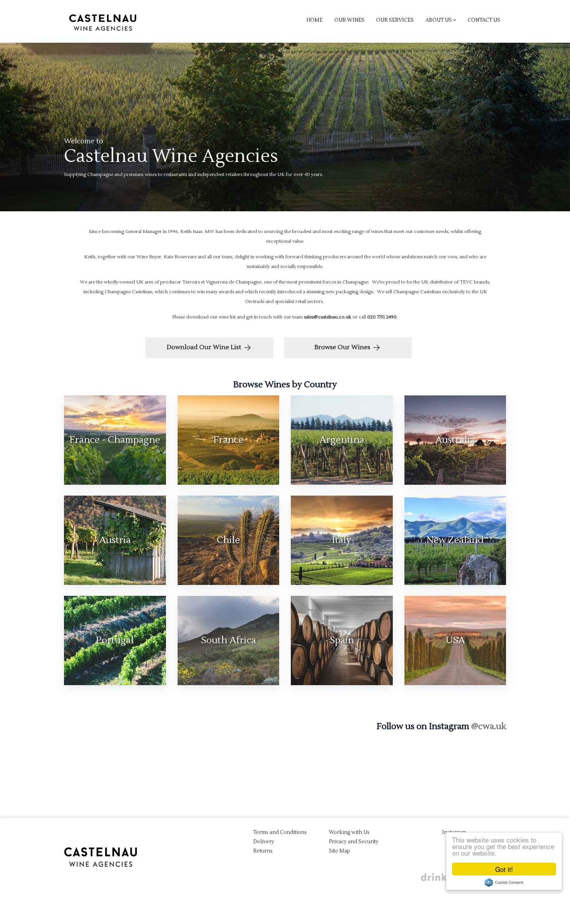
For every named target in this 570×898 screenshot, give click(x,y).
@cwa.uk (488, 726)
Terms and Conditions (280, 832)
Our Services (395, 20)
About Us (439, 20)
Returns (263, 851)
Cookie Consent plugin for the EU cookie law (504, 882)
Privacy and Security (353, 842)
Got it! (504, 869)
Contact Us (484, 20)
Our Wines (349, 20)
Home (314, 20)
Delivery (263, 842)
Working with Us (349, 832)
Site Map (339, 851)
